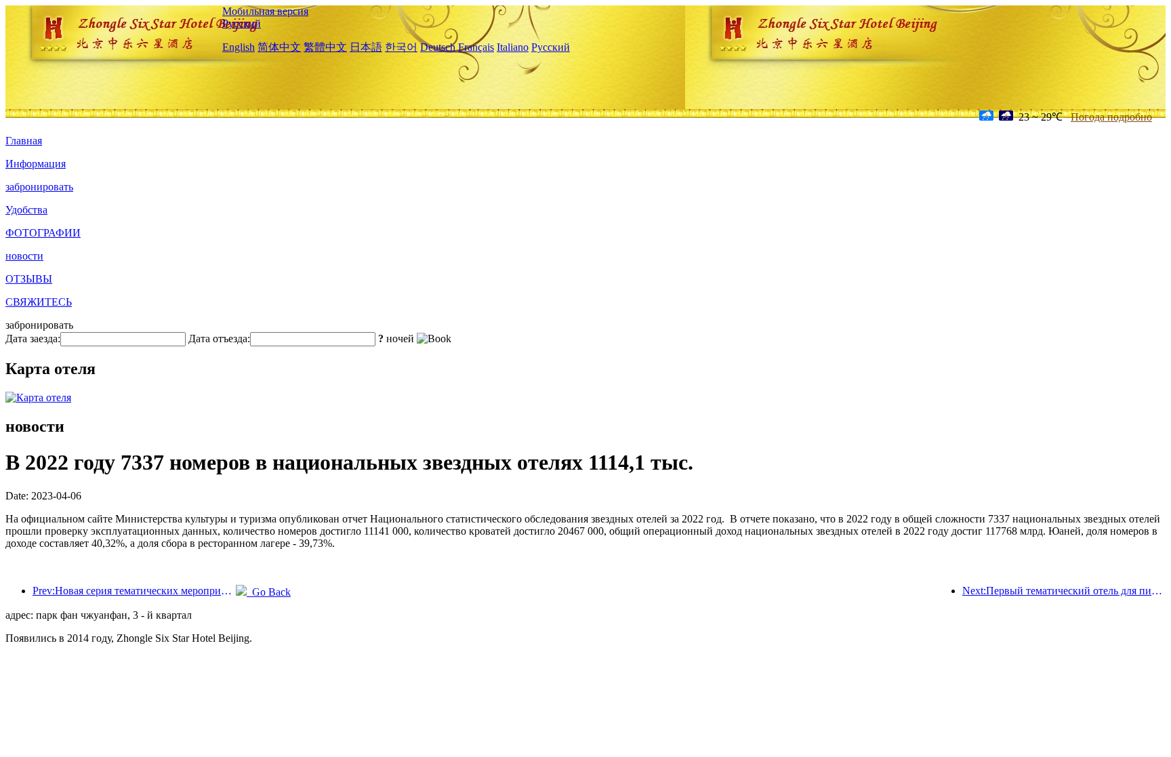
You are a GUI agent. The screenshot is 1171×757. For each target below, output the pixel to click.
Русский (241, 23)
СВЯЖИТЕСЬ (38, 302)
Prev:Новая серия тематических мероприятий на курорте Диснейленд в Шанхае (134, 590)
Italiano (513, 47)
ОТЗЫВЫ (28, 279)
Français (476, 47)
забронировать (39, 186)
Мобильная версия (265, 11)
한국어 (401, 47)
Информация (35, 163)
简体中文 (279, 47)
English (238, 47)
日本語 (366, 47)
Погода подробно (1111, 117)
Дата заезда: (32, 338)
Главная (23, 140)
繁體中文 (325, 47)
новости (24, 256)
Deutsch (437, 47)
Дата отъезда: (219, 338)
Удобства (26, 210)
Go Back (269, 592)
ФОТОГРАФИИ (43, 233)
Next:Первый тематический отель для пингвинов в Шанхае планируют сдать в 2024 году (1064, 590)
